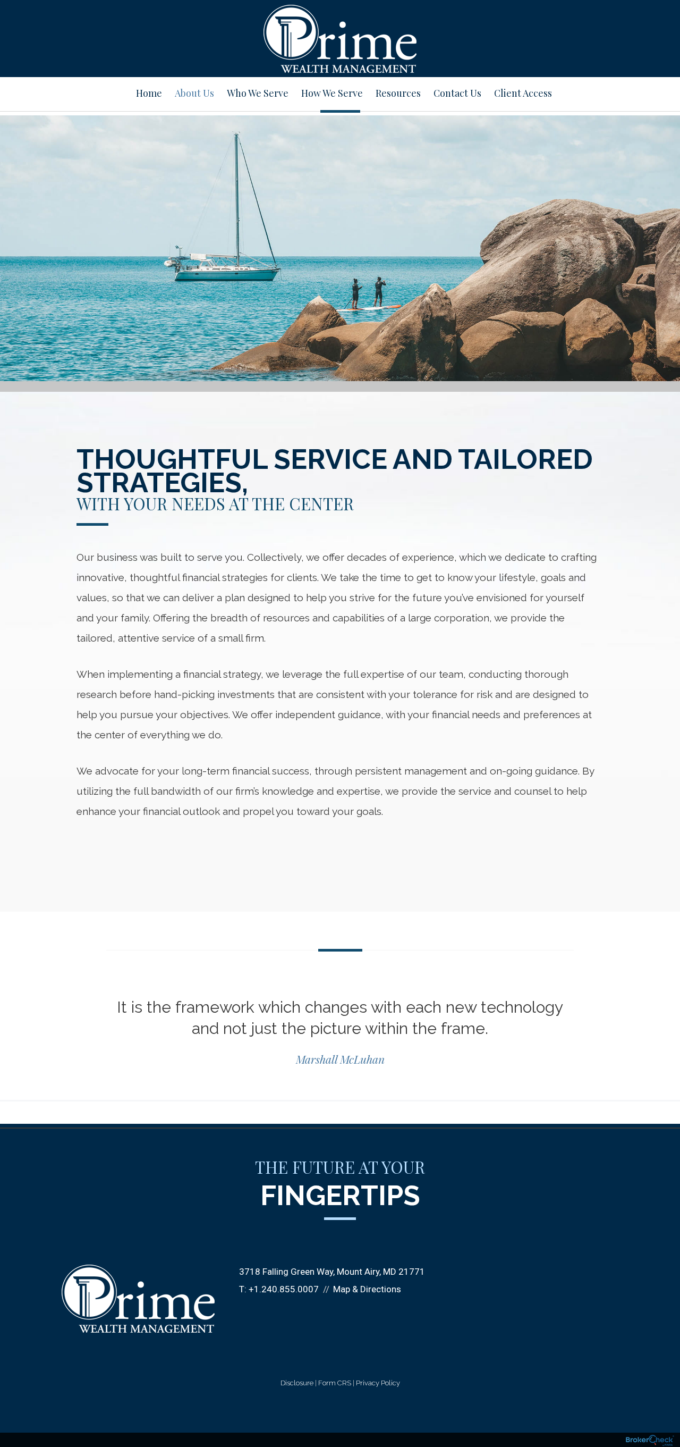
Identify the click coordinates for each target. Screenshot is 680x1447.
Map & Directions (367, 1289)
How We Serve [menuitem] (332, 93)
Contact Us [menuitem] (457, 93)
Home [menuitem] (149, 93)
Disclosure (296, 1383)
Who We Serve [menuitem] (257, 93)
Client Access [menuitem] (523, 93)
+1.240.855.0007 (284, 1289)
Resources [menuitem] (398, 93)
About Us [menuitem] (194, 93)
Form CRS (334, 1383)
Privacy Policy (378, 1383)
